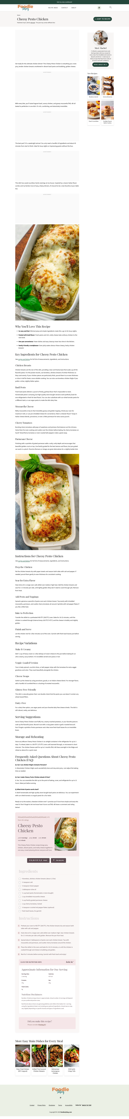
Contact (64, 8)
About (73, 8)
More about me (100, 65)
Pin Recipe (60, 860)
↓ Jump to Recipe (102, 19)
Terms (60, 1105)
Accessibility (68, 1105)
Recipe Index (53, 8)
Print (38, 860)
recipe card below (24, 359)
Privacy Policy (42, 1105)
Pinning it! (42, 1025)
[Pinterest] (99, 8)
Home (18, 15)
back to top (86, 1105)
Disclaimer (52, 1105)
